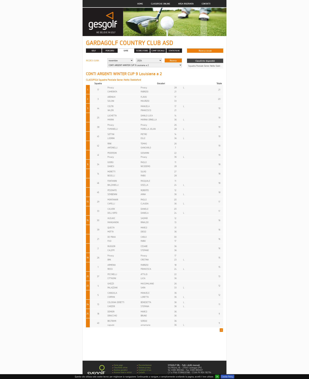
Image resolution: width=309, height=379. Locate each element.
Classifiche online (160, 3)
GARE (126, 50)
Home (140, 3)
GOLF (94, 50)
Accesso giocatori (121, 370)
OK (217, 376)
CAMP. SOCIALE (158, 50)
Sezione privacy (145, 367)
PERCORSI (110, 50)
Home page (118, 365)
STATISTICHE (174, 50)
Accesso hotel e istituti (123, 372)
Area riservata (186, 3)
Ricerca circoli (205, 50)
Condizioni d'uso (145, 370)
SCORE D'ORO (142, 50)
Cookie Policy (227, 376)
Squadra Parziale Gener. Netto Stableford (206, 65)
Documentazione (145, 365)
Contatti (206, 3)
